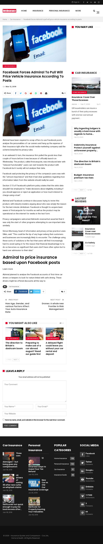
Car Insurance (10, 66)
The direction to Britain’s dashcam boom (87, 163)
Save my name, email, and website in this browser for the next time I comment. (35, 420)
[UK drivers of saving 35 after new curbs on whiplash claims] (8, 478)
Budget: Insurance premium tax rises (84, 176)
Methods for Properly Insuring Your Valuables (36, 509)
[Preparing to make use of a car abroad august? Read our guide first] (34, 334)
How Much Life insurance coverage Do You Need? (86, 215)
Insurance (38, 10)
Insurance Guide (60, 475)
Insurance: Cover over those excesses (83, 99)
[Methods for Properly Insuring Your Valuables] (34, 501)
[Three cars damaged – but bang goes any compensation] (8, 456)
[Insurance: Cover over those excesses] (86, 85)
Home (24, 10)
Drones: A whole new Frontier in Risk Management (53, 306)
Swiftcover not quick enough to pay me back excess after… (13, 507)
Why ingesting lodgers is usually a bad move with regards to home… (87, 131)
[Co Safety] (77, 245)
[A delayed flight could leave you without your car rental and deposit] (54, 334)
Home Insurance (79, 92)
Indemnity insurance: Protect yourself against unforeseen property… (87, 147)
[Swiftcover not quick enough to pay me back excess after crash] (8, 499)
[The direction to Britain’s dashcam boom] (14, 334)
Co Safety (90, 242)
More (78, 10)
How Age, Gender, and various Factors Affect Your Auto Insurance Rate (17, 307)
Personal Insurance (59, 10)
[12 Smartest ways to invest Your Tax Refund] (34, 461)
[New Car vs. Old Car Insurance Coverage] (34, 483)
